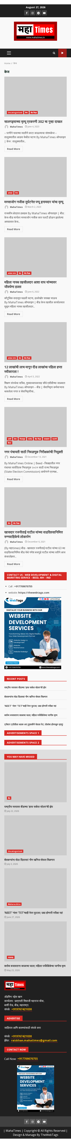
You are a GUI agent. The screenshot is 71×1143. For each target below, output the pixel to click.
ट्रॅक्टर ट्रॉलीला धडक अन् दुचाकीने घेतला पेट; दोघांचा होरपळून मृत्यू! (33, 724)
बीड (9, 798)
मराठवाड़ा (10, 957)
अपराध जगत (12, 273)
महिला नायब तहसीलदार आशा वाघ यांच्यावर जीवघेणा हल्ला (35, 257)
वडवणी (54, 439)
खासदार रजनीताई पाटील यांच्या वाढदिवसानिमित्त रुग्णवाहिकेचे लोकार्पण (35, 507)
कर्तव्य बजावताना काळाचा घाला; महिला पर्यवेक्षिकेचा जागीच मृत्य (30, 715)
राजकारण (47, 439)
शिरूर (9, 443)
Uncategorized (15, 112)
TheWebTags (49, 1135)
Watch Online (62, 53)
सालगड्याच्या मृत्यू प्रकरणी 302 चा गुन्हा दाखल (35, 97)
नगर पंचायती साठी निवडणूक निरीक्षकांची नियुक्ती (35, 427)
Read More (13, 149)
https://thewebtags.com (33, 592)
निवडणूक (22, 439)
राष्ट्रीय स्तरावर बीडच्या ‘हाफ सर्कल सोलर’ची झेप (25, 687)
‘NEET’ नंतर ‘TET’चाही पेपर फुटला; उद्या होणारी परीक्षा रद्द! (30, 705)
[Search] (54, 53)
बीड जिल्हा (34, 112)
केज (26, 112)
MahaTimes (16, 126)
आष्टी (9, 439)
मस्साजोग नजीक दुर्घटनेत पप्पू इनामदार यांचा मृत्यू (35, 177)
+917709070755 (23, 586)
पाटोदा (30, 439)
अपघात (10, 193)
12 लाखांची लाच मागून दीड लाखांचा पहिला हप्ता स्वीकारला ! (35, 342)
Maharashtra (14, 904)
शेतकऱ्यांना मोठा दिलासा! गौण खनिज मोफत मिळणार (25, 696)
